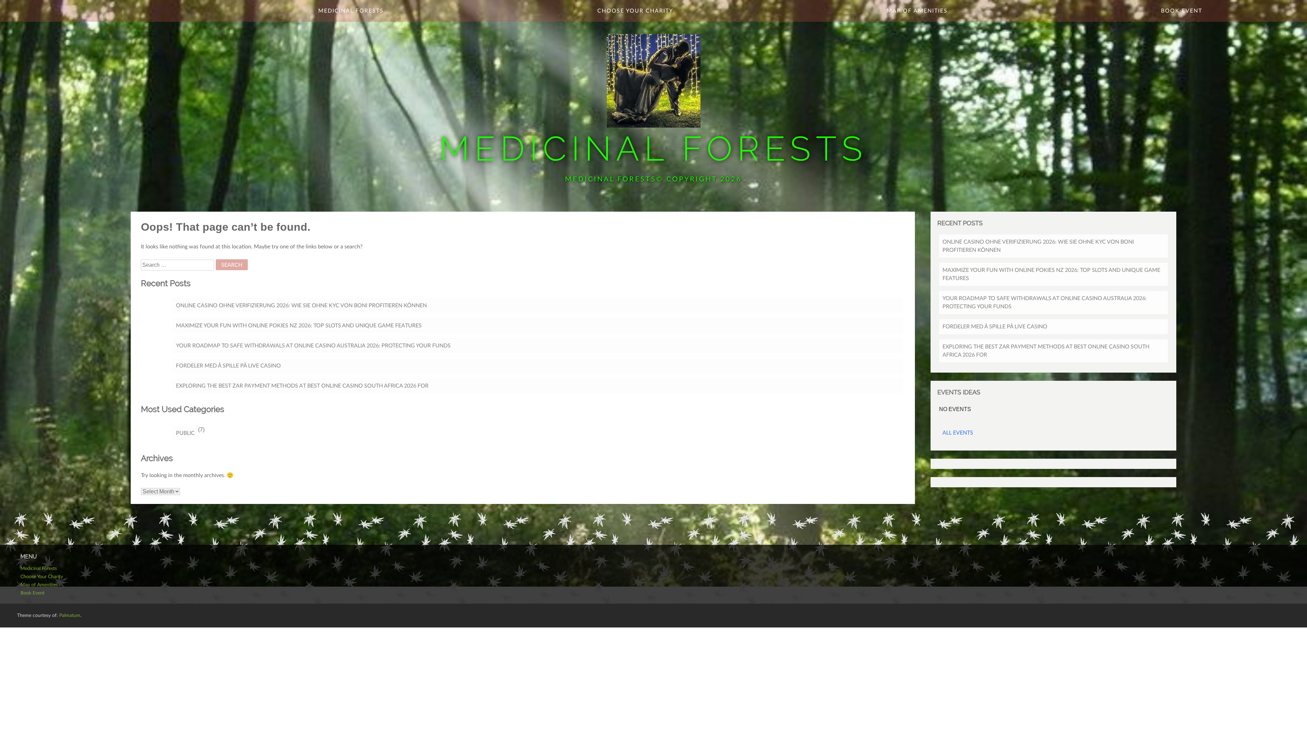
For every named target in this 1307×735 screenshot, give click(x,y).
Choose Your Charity (635, 11)
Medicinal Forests (653, 148)
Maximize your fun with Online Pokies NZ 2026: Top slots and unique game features (299, 325)
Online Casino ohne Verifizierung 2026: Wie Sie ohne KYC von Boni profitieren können (301, 305)
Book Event (1181, 11)
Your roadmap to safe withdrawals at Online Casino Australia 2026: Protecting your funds (313, 345)
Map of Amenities (917, 11)
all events (957, 433)
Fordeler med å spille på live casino (228, 366)
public (185, 433)
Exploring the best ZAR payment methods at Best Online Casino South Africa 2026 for (302, 386)
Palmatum (69, 615)
